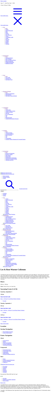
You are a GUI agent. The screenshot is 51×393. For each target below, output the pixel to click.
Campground (5, 352)
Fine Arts (7, 239)
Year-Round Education (7, 345)
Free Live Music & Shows (10, 218)
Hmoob (6, 212)
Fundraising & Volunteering (10, 263)
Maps (6, 201)
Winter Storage (6, 353)
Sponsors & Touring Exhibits (11, 264)
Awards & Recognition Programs (12, 245)
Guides (6, 207)
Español (7, 211)
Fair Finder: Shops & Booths (11, 233)
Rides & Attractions (9, 219)
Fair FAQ (7, 208)
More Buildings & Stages (8, 331)
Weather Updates (6, 177)
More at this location (4, 323)
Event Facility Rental (7, 350)
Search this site (3, 189)
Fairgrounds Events (7, 349)
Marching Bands (8, 244)
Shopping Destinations (9, 231)
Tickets (4, 178)
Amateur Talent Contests (10, 237)
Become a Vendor (9, 259)
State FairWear (8, 232)
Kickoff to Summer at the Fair (9, 354)
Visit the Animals (8, 248)
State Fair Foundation (7, 342)
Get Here (7, 203)
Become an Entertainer (9, 258)
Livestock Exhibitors (9, 249)
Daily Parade (8, 261)
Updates (7, 209)
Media (4, 359)
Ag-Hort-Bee (8, 236)
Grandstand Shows (9, 216)
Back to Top (2, 382)
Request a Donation (7, 361)
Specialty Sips (8, 226)
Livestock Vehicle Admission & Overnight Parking (15, 255)
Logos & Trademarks (7, 343)
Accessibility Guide (9, 206)
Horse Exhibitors (8, 251)
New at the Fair (8, 204)
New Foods (7, 225)
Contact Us (5, 362)
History (4, 341)
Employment (8, 262)
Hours (6, 202)
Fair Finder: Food (8, 227)
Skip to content (3, 1)
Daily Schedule (6, 176)
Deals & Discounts (9, 199)
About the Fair (6, 340)
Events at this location (7, 332)
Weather (4, 194)
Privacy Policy (6, 380)
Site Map (5, 378)
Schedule (5, 193)
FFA (6, 242)
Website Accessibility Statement (9, 379)
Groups (6, 205)
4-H (6, 243)
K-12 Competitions (9, 241)
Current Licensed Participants (9, 360)
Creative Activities (9, 238)
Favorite (4, 300)
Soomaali (7, 213)
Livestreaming (8, 254)
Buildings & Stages (9, 222)
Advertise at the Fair (9, 265)
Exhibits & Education (9, 221)
